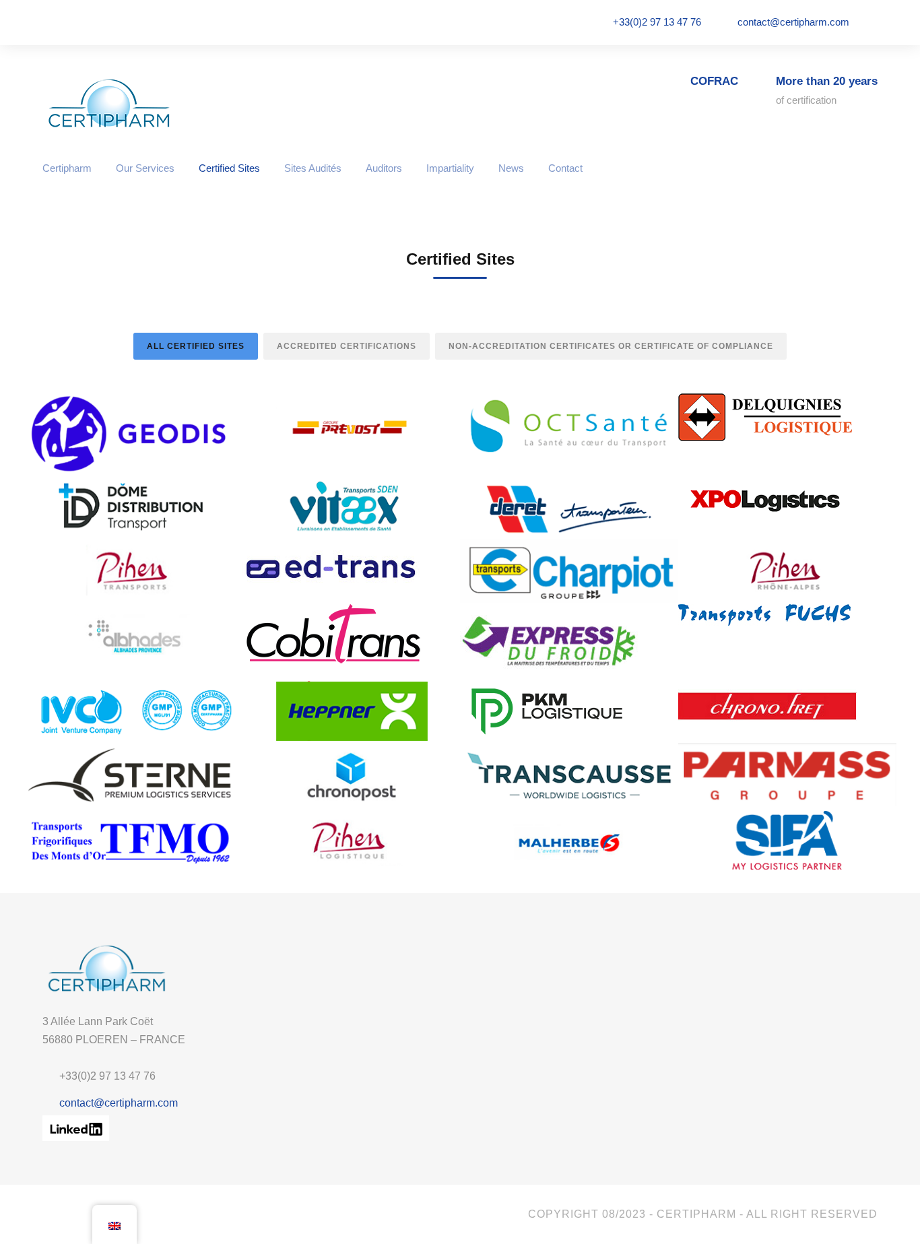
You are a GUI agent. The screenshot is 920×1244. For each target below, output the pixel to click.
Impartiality (450, 168)
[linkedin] (873, 22)
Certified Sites (229, 168)
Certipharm (67, 168)
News (511, 168)
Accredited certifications (346, 346)
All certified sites (195, 346)
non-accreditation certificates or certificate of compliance (611, 346)
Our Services (145, 168)
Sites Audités (312, 168)
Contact (565, 168)
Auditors (384, 168)
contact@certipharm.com (793, 22)
